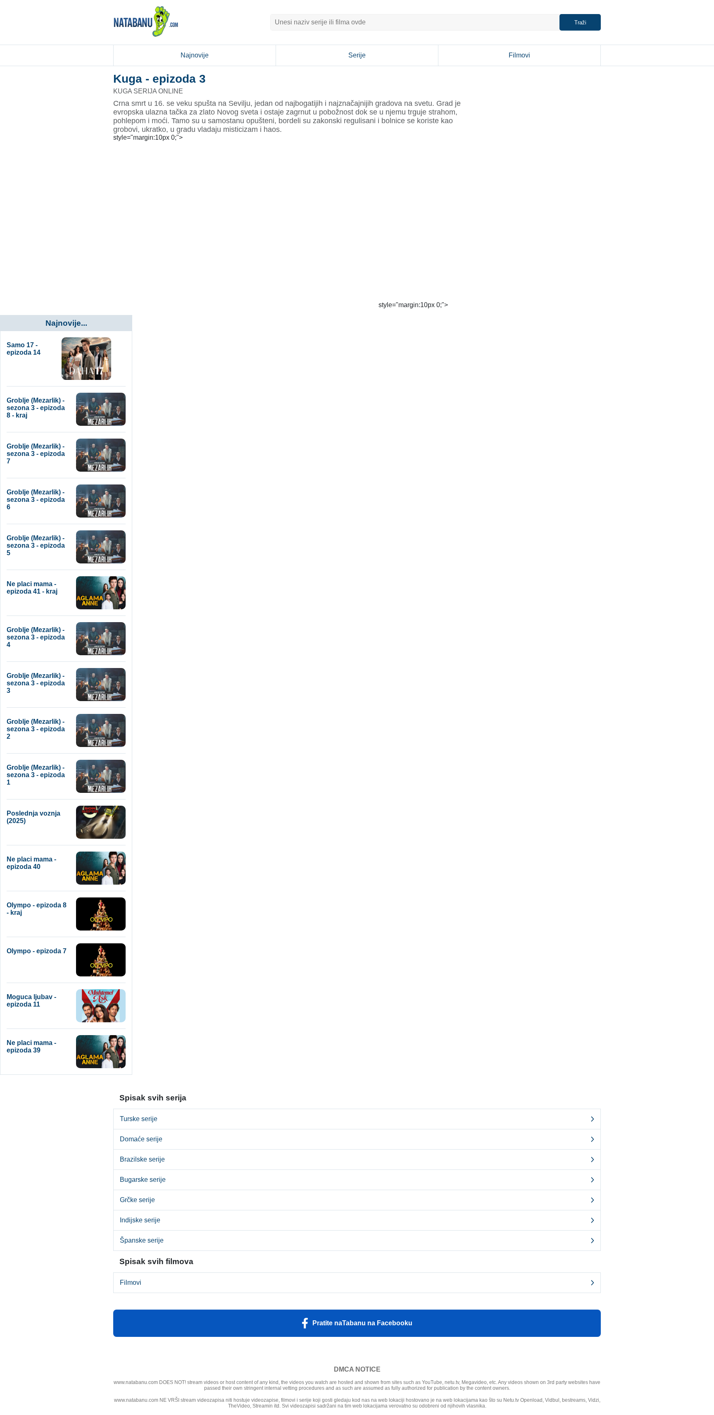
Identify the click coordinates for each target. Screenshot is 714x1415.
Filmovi (519, 55)
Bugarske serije (143, 1179)
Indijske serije (140, 1220)
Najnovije (195, 55)
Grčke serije (137, 1199)
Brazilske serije (142, 1159)
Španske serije (142, 1240)
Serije (357, 55)
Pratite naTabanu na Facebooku (362, 1323)
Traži (580, 22)
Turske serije (138, 1118)
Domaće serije (141, 1139)
